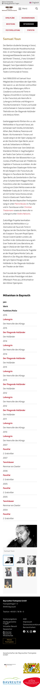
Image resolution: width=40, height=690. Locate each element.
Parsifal (6, 449)
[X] (27, 631)
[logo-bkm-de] (10, 666)
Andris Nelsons (23, 214)
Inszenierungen (28, 18)
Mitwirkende (28, 24)
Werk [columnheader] (5, 307)
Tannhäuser (8, 462)
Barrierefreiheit (29, 627)
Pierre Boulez (20, 204)
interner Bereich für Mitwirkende (8, 634)
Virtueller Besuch (10, 626)
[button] (23, 9)
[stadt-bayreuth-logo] (12, 680)
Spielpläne (10, 18)
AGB (24, 619)
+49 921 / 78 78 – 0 (17, 612)
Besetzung (10, 24)
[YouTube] (34, 631)
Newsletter (7, 629)
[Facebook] (24, 631)
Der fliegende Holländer (14, 333)
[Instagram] (31, 631)
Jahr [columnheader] (5, 302)
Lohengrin (8, 320)
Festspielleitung (13, 30)
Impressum (27, 622)
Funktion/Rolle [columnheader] (10, 311)
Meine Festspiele (7, 2)
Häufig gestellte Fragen (11, 3)
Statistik (30, 30)
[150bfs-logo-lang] (9, 9)
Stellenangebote (10, 619)
